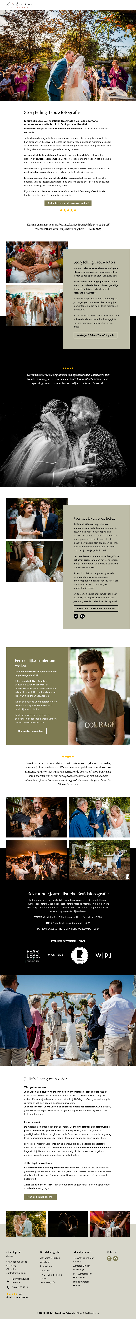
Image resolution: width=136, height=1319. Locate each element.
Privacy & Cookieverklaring (87, 1313)
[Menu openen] (128, 5)
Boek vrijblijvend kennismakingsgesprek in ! (68, 203)
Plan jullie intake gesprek (40, 1197)
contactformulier (14, 1273)
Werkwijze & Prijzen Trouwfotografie (95, 335)
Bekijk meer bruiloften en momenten (96, 608)
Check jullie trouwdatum (30, 731)
